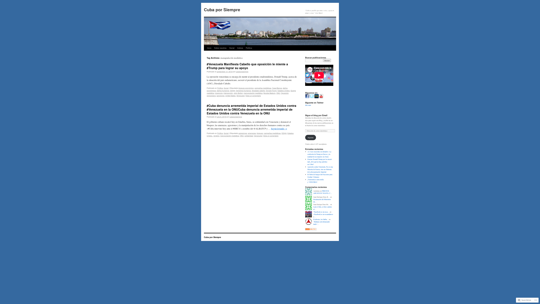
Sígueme (310, 137)
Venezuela (240, 95)
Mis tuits (308, 105)
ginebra (216, 136)
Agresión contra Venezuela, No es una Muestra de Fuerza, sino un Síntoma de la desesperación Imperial (320, 169)
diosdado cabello (258, 90)
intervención (228, 93)
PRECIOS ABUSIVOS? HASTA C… (322, 192)
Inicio (209, 48)
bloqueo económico (246, 88)
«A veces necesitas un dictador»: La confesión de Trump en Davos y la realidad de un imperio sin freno (319, 154)
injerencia (219, 93)
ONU (278, 93)
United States (230, 95)
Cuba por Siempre (222, 9)
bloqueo (260, 133)
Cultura (240, 48)
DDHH (232, 90)
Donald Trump (271, 90)
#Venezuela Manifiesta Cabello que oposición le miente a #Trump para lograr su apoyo (247, 66)
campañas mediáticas (263, 88)
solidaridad (249, 136)
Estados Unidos (284, 90)
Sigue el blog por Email (316, 115)
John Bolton (238, 93)
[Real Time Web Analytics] (310, 229)
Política (249, 48)
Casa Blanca (277, 88)
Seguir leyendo (279, 128)
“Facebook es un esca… (321, 212)
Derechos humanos (243, 90)
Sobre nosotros (220, 48)
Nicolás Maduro (269, 93)
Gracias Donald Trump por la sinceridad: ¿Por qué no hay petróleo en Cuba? (319, 161)
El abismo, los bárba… (320, 219)
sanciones (220, 95)
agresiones (242, 133)
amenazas (252, 133)
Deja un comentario (253, 95)
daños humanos (223, 90)
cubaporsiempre (242, 71)
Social (231, 48)
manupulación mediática (253, 93)
